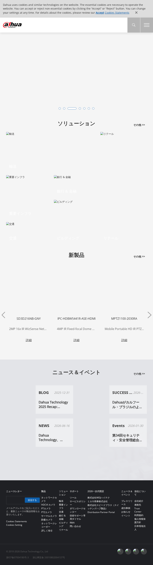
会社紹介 (138, 501)
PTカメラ (46, 508)
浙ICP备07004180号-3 (17, 557)
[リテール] (107, 133)
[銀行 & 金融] (62, 176)
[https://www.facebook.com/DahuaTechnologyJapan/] (120, 552)
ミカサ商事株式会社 (98, 501)
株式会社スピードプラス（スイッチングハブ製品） (103, 506)
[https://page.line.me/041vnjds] (144, 552)
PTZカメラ (46, 512)
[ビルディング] (63, 201)
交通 (61, 511)
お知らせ (125, 511)
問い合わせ (75, 526)
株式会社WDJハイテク (99, 497)
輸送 (61, 501)
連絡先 (137, 504)
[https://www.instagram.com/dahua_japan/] (136, 552)
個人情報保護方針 (140, 520)
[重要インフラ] (15, 176)
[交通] (10, 223)
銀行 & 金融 (62, 517)
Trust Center (137, 510)
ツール (73, 497)
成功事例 (125, 508)
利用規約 (138, 515)
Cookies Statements (117, 12)
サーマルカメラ (49, 516)
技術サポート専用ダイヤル (77, 517)
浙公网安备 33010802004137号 (49, 557)
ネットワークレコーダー (49, 525)
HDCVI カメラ (48, 504)
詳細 (29, 340)
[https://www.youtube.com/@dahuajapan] (128, 552)
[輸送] (10, 133)
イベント (125, 515)
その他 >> (139, 125)
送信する (32, 500)
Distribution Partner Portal (101, 512)
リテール (63, 529)
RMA (72, 522)
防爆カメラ (46, 519)
